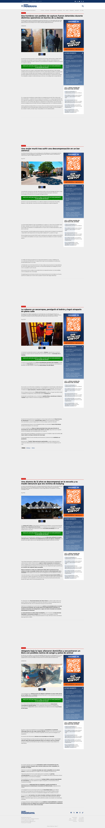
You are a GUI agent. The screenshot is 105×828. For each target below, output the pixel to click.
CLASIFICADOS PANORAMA (26, 1)
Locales (42, 10)
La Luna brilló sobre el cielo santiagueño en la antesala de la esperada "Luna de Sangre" (72, 111)
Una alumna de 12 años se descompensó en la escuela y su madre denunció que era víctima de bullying (73, 101)
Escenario (72, 10)
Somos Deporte (53, 10)
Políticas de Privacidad (26, 822)
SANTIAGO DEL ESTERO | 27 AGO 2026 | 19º (28, 10)
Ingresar (82, 4)
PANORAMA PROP (34, 1)
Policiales (47, 10)
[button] (22, 6)
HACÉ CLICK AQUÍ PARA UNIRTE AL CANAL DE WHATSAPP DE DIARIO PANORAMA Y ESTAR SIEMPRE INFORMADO (42, 66)
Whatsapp (77, 10)
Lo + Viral (82, 10)
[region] (42, 86)
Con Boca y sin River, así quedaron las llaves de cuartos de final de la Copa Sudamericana (73, 106)
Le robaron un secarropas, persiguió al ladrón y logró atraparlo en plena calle (73, 96)
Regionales (60, 10)
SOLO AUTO (40, 1)
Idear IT (56, 826)
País (64, 10)
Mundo (67, 10)
